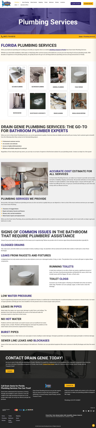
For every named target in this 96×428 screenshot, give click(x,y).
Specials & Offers (24, 4)
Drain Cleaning (25, 2)
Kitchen (57, 2)
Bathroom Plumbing (38, 86)
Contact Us (79, 415)
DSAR (65, 415)
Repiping (41, 2)
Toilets (45, 2)
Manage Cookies (59, 415)
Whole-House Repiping (78, 113)
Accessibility (69, 415)
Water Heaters (34, 2)
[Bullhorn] (93, 411)
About (16, 4)
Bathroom (51, 2)
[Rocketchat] (91, 411)
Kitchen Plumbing (17, 86)
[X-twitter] (86, 411)
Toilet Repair (79, 87)
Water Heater (17, 113)
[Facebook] (83, 411)
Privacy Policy (49, 415)
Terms (53, 415)
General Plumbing (58, 87)
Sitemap (75, 415)
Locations (62, 2)
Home (80, 36)
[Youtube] (88, 411)
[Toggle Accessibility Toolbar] (93, 425)
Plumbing (17, 2)
